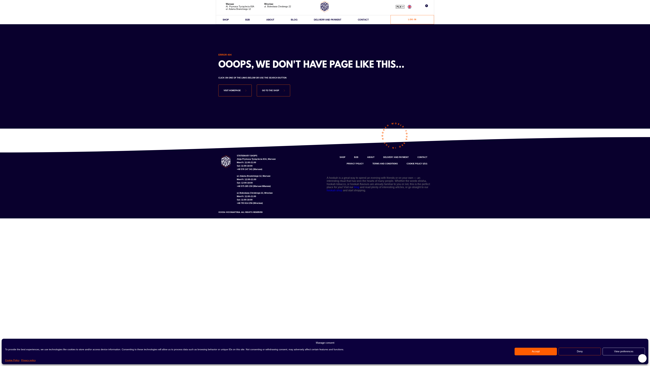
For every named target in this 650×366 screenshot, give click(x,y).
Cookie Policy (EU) (417, 163)
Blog (294, 19)
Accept (536, 351)
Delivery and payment (327, 19)
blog (356, 187)
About (270, 19)
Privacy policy (28, 360)
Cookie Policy (12, 360)
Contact (363, 19)
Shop (226, 19)
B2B (247, 19)
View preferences (623, 351)
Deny (580, 351)
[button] (417, 6)
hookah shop (334, 190)
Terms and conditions (385, 163)
